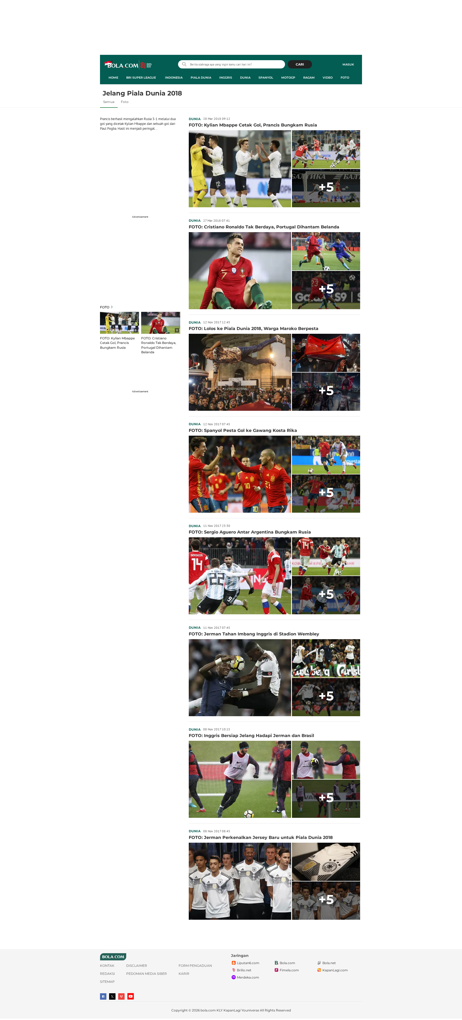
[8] (119, 322)
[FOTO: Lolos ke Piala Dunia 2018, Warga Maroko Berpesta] (240, 372)
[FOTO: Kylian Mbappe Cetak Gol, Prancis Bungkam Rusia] (240, 168)
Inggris (225, 77)
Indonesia (174, 77)
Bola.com (287, 963)
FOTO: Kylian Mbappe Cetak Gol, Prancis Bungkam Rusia (117, 342)
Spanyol (266, 77)
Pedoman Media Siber (146, 974)
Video (328, 77)
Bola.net (329, 963)
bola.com (208, 1010)
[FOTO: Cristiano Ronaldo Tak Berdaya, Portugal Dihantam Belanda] (240, 270)
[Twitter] (112, 996)
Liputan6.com (248, 963)
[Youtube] (130, 996)
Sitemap (107, 982)
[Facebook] (103, 996)
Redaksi (107, 974)
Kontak (107, 966)
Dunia (245, 77)
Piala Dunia (201, 77)
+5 (326, 187)
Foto (345, 77)
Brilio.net (244, 970)
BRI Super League (141, 77)
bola (128, 65)
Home (113, 77)
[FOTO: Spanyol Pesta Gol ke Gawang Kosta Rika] (240, 474)
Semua (108, 102)
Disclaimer (136, 966)
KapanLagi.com (335, 970)
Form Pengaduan (195, 966)
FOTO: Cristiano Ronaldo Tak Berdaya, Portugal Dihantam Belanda (158, 345)
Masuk (348, 64)
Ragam (309, 77)
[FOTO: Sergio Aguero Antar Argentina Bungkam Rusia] (240, 575)
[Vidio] (121, 996)
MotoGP (288, 77)
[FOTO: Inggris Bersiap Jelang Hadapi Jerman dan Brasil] (240, 779)
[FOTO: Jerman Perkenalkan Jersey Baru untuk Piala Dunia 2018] (240, 881)
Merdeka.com (248, 977)
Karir (184, 974)
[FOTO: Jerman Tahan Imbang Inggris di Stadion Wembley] (240, 677)
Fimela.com (289, 970)
